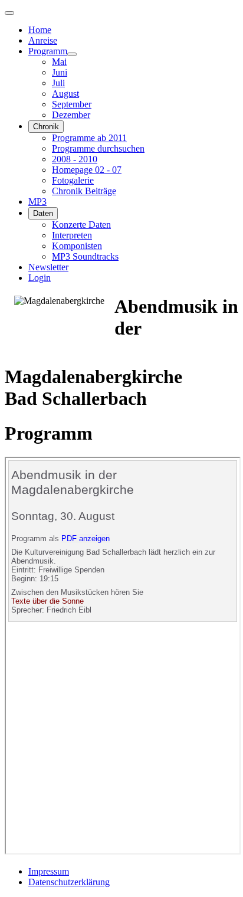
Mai (59, 62)
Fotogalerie (73, 180)
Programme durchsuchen (98, 148)
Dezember (71, 115)
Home (39, 30)
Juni (59, 72)
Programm (47, 51)
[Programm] (72, 54)
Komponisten (77, 246)
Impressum (48, 871)
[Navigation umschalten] (9, 13)
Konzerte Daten (81, 225)
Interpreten (72, 235)
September (71, 104)
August (65, 94)
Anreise (42, 40)
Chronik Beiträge (84, 191)
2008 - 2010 (74, 159)
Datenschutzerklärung (69, 882)
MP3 (37, 202)
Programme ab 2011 (89, 138)
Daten (43, 213)
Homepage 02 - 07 (86, 170)
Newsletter (48, 267)
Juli (58, 83)
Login (39, 278)
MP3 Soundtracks (85, 256)
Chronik (46, 126)
